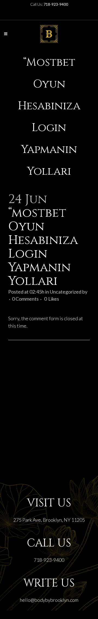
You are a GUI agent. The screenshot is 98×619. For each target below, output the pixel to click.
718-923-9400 (49, 560)
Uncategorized (65, 292)
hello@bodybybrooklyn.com (49, 600)
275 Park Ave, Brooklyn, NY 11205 (49, 520)
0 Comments (25, 299)
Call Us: (49, 4)
